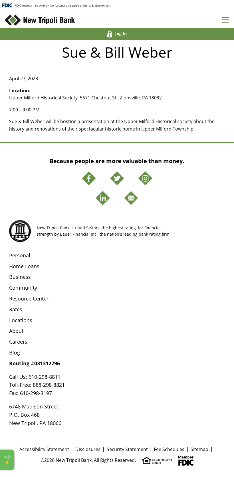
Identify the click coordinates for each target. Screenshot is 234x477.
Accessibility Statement (44, 449)
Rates (15, 309)
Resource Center (29, 298)
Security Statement (127, 449)
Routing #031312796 (34, 363)
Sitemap (199, 449)
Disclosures (87, 449)
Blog (14, 352)
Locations (20, 320)
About (16, 330)
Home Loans (24, 266)
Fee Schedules (169, 449)
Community (23, 287)
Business (20, 276)
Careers (18, 341)
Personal (19, 255)
